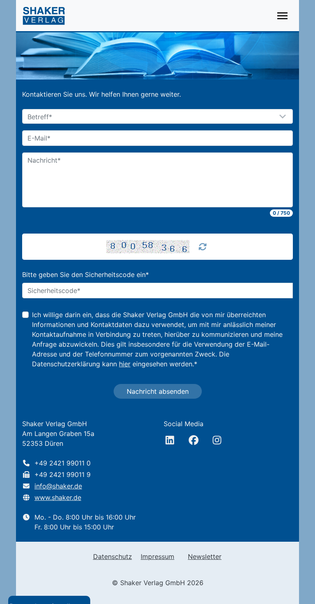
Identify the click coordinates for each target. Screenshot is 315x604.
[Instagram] (217, 440)
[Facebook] (193, 440)
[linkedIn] (170, 440)
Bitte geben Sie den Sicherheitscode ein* (85, 274)
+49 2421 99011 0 (62, 463)
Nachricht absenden (158, 391)
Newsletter (204, 556)
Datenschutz (112, 556)
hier (124, 364)
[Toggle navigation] (282, 16)
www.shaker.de (57, 497)
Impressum (157, 556)
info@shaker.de (58, 486)
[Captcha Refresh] (202, 246)
